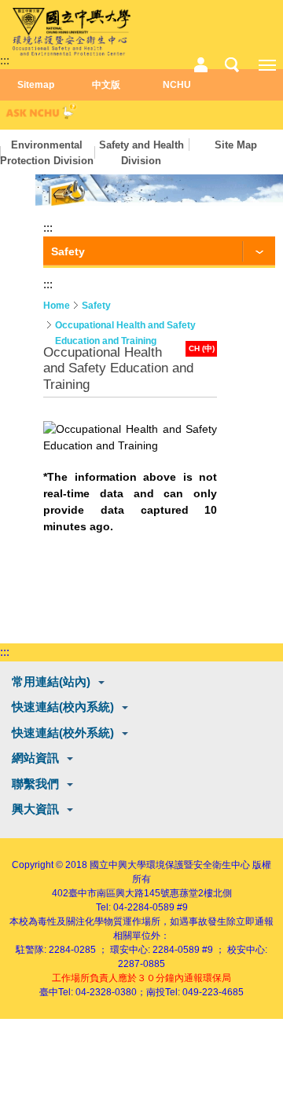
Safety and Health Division (141, 153)
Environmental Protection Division (47, 153)
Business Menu (200, 65)
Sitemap (35, 84)
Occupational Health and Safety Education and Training (125, 326)
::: (4, 60)
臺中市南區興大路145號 (119, 893)
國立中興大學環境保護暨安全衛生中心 (170, 864)
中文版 (106, 84)
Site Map (236, 145)
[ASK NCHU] (39, 115)
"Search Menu (232, 65)
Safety (96, 305)
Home (56, 305)
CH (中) (202, 348)
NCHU (177, 84)
